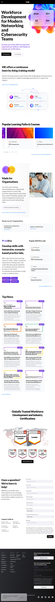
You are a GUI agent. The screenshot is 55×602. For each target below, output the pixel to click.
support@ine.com (48, 533)
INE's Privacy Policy (44, 530)
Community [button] (3, 567)
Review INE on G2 (27, 461)
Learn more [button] (5, 597)
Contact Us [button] (3, 557)
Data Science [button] (13, 561)
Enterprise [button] (18, 558)
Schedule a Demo (44, 557)
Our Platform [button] (4, 565)
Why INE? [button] (12, 555)
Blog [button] (2, 571)
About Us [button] (3, 555)
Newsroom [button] (3, 569)
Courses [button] (12, 569)
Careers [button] (3, 559)
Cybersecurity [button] (13, 559)
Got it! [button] (22, 597)
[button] (39, 597)
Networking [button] (12, 557)
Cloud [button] (11, 563)
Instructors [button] (12, 571)
